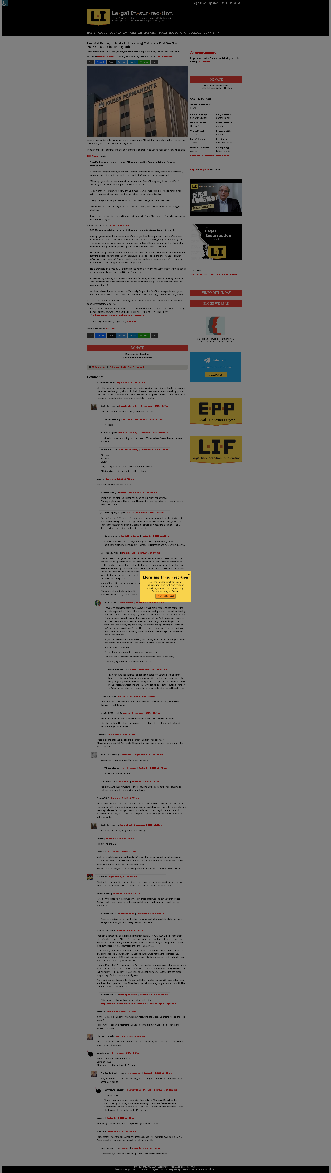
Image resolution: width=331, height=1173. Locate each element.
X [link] (189, 573)
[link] (165, 573)
